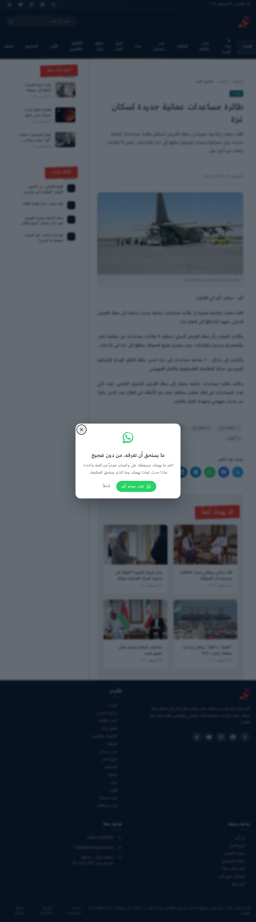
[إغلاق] (82, 430)
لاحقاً (106, 486)
